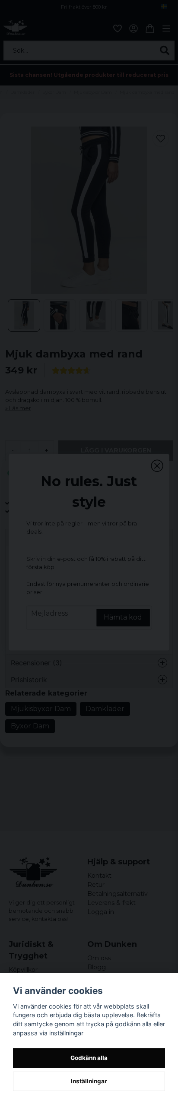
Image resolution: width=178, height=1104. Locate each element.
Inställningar (89, 1081)
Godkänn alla (89, 1057)
